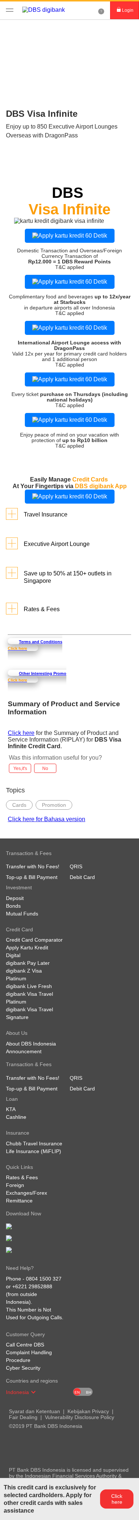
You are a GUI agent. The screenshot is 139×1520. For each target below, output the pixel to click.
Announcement (24, 1051)
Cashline (16, 1117)
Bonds (13, 906)
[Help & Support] (101, 10)
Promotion (54, 805)
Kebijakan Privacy (88, 1411)
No (45, 768)
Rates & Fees (22, 1177)
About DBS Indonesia (31, 1044)
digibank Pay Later (28, 963)
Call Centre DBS (25, 1345)
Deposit (15, 898)
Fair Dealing (23, 1417)
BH (88, 1392)
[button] (33, 1392)
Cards (19, 805)
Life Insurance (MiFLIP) (33, 1151)
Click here (21, 733)
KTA (11, 1109)
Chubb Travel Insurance (34, 1143)
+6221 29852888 (32, 1286)
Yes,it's (20, 768)
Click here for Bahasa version (46, 819)
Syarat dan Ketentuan (34, 1411)
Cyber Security (23, 1368)
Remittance (19, 1201)
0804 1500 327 (44, 1279)
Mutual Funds (22, 914)
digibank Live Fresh (29, 986)
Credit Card (19, 29)
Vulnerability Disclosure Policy (79, 1417)
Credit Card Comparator (34, 940)
